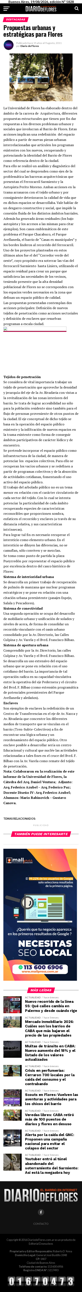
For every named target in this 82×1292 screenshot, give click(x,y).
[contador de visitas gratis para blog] (41, 1285)
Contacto (41, 1223)
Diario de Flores (29, 46)
